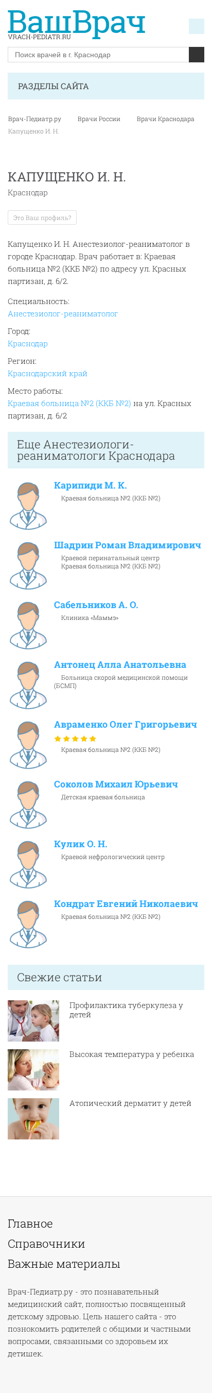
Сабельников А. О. (96, 604)
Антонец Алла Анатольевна (120, 664)
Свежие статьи (59, 976)
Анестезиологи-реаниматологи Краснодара (96, 450)
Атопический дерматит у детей (130, 1103)
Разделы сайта (53, 85)
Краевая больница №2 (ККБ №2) (69, 403)
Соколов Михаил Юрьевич (116, 784)
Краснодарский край (47, 373)
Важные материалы (64, 1263)
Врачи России (99, 118)
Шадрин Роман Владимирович (127, 545)
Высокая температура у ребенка (131, 1054)
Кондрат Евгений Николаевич (126, 903)
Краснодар (28, 343)
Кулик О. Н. (81, 843)
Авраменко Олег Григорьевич (125, 724)
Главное (30, 1223)
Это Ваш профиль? (42, 217)
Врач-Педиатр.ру (34, 118)
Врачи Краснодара (166, 118)
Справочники (46, 1243)
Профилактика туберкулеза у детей (126, 1009)
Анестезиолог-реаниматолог (63, 313)
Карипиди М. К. (90, 485)
